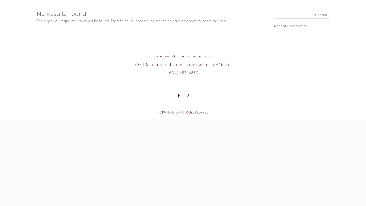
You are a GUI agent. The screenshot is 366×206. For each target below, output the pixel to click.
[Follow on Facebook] (178, 95)
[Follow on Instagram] (187, 95)
